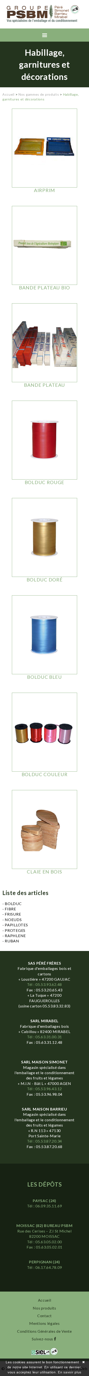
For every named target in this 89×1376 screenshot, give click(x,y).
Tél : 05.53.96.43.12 (44, 1088)
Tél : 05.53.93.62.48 (44, 984)
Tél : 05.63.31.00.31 (44, 1036)
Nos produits (44, 1308)
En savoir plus (69, 1372)
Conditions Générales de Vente (44, 1331)
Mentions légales (44, 1323)
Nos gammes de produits (39, 94)
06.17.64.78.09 (48, 1267)
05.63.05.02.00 (48, 1241)
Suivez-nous (42, 1339)
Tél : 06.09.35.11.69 (44, 1206)
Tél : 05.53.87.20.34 (44, 1141)
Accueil (8, 94)
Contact (44, 1315)
